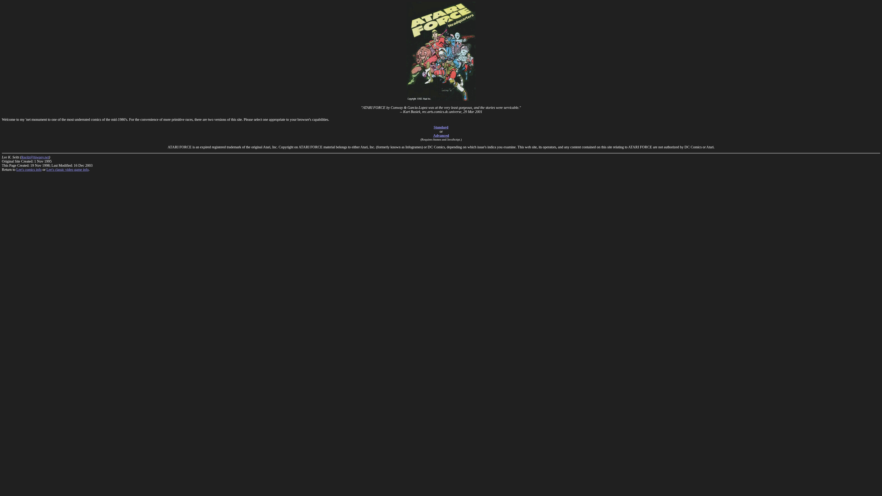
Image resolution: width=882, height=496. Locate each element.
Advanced (441, 136)
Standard (441, 127)
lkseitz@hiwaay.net (35, 157)
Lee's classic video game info (67, 170)
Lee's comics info (29, 170)
